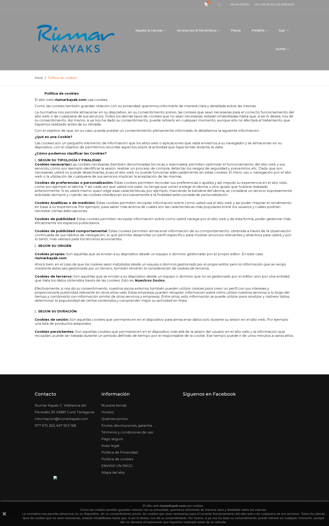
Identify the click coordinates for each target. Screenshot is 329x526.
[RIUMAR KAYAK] (76, 40)
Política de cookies (117, 459)
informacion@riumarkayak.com (61, 419)
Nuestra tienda (113, 405)
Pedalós (258, 30)
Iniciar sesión (239, 4)
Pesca (236, 30)
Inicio (39, 78)
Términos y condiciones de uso (127, 432)
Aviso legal (110, 445)
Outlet (281, 49)
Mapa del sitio (113, 472)
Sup (282, 30)
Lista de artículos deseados (274, 4)
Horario (107, 412)
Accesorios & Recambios (197, 30)
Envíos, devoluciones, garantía (126, 425)
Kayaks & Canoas (149, 30)
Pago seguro (112, 439)
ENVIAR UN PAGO (116, 466)
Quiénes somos (114, 419)
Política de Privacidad (119, 452)
